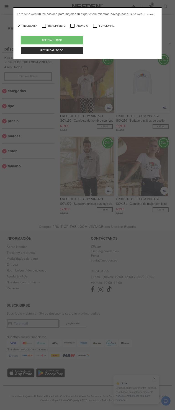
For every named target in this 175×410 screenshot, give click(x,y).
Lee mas (149, 14)
